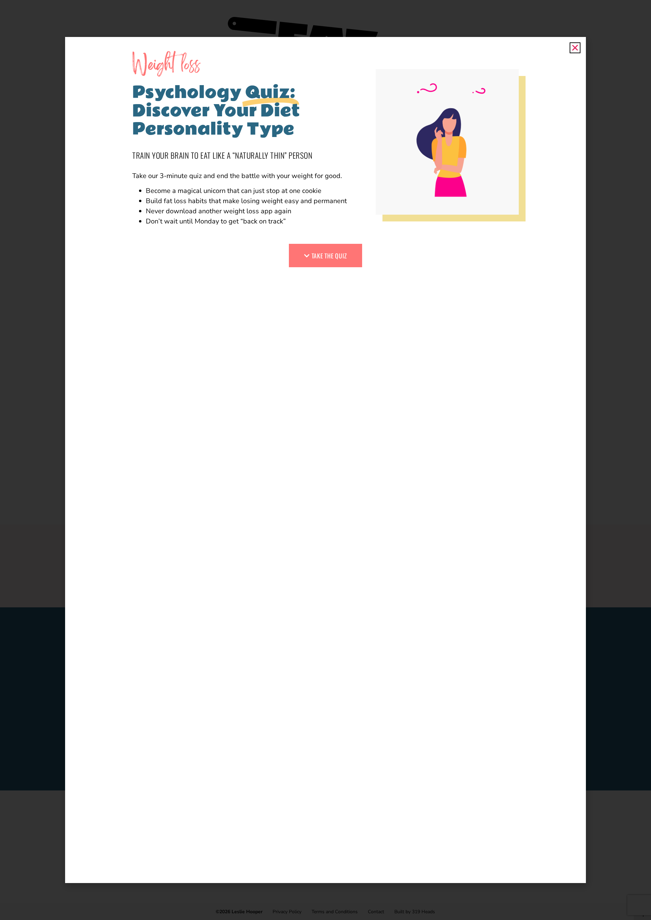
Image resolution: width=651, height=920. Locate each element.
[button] (575, 48)
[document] (325, 460)
